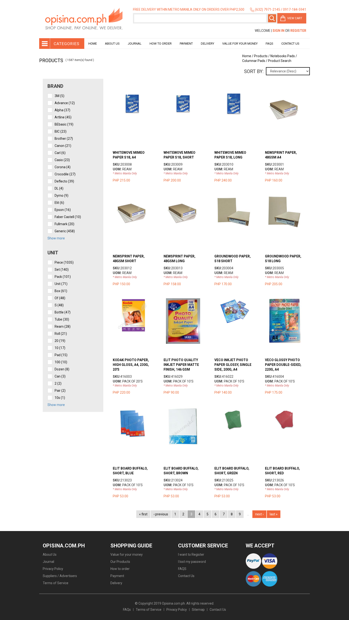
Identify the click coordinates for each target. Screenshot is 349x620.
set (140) (62, 269)
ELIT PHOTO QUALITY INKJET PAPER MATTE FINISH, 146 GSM (181, 364)
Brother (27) (64, 138)
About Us (112, 43)
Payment (186, 43)
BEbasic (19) (64, 124)
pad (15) (61, 355)
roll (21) (61, 334)
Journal (134, 43)
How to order (161, 43)
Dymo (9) (61, 195)
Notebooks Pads (282, 56)
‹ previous (161, 514)
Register (298, 31)
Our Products (120, 562)
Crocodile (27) (65, 174)
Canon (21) (63, 146)
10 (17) (60, 348)
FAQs (127, 609)
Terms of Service (55, 583)
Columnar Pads (253, 61)
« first (143, 514)
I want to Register (191, 554)
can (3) (60, 376)
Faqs (269, 43)
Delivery (207, 43)
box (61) (61, 291)
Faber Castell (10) (68, 217)
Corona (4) (63, 167)
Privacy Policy (53, 569)
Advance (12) (65, 103)
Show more (56, 238)
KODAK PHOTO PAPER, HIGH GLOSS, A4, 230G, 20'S (131, 364)
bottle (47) (63, 312)
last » (274, 514)
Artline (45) (63, 117)
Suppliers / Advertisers (60, 576)
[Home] (84, 19)
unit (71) (61, 284)
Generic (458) (65, 231)
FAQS (182, 569)
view (136, 93)
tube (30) (62, 319)
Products (261, 56)
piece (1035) (64, 262)
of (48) (60, 298)
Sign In (278, 31)
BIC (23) (60, 131)
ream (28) (63, 326)
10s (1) (60, 398)
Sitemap (198, 609)
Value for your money (240, 43)
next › (259, 514)
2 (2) (58, 383)
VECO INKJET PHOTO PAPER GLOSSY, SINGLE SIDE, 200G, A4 (232, 364)
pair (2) (60, 390)
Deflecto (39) (64, 181)
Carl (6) (60, 153)
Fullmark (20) (64, 224)
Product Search (279, 61)
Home (92, 43)
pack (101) (63, 277)
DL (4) (59, 188)
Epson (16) (63, 210)
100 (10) (61, 362)
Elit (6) (59, 203)
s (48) (59, 305)
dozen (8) (62, 369)
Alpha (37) (62, 110)
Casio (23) (62, 160)
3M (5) (59, 96)
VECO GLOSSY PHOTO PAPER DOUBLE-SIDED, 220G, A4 (283, 364)
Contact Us (290, 43)
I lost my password (192, 562)
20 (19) (60, 341)
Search (272, 18)
